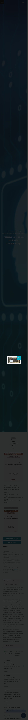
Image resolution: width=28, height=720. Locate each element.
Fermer (18, 357)
